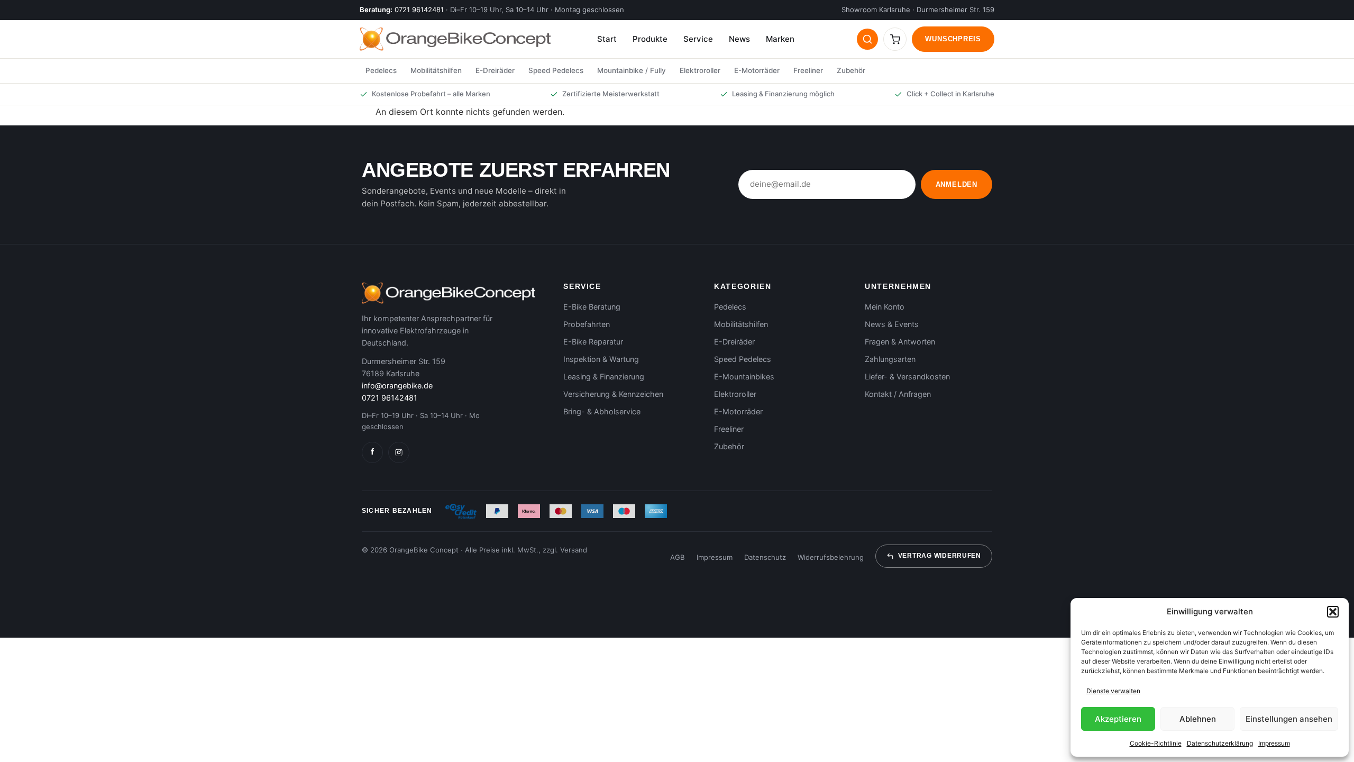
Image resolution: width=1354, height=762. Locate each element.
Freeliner (808, 70)
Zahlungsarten (890, 359)
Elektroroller (700, 70)
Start (607, 39)
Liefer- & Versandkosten (907, 376)
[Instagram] (398, 452)
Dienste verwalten (1113, 691)
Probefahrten (586, 324)
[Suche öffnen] (867, 39)
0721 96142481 (419, 9)
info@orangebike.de (397, 385)
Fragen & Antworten (900, 341)
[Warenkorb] (895, 39)
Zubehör (851, 70)
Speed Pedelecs (555, 70)
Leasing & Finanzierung (603, 376)
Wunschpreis (953, 39)
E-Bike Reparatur (593, 341)
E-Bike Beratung (591, 306)
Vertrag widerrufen (939, 555)
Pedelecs (381, 70)
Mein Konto (884, 306)
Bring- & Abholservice (602, 411)
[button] (1333, 611)
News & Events (892, 324)
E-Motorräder (757, 70)
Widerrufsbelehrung (831, 557)
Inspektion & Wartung (601, 359)
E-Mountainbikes (744, 376)
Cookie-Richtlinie (1156, 743)
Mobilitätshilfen (436, 70)
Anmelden (956, 184)
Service (698, 39)
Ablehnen (1197, 719)
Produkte (650, 39)
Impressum (1274, 743)
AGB (677, 557)
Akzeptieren (1118, 719)
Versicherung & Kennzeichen (613, 393)
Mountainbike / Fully (631, 70)
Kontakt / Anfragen (898, 393)
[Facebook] (372, 452)
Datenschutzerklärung (1220, 743)
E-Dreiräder (495, 70)
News (739, 39)
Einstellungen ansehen (1289, 719)
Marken (780, 39)
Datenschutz (765, 557)
